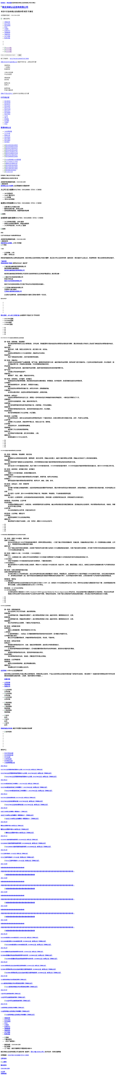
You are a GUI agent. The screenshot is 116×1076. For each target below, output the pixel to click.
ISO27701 (7, 107)
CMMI (6, 28)
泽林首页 (7, 22)
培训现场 (7, 684)
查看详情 (7, 679)
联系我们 (3, 2)
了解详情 (4, 261)
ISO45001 (7, 137)
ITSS (5, 27)
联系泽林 (7, 38)
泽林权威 (6, 728)
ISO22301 (7, 106)
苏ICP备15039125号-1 (38, 1052)
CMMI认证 (8, 759)
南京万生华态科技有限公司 (13, 281)
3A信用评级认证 (9, 762)
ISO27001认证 (8, 753)
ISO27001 (7, 24)
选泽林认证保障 (7, 186)
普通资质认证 (6, 128)
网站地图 (9, 2)
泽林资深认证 (6, 243)
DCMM (6, 120)
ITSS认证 (7, 757)
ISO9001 (7, 142)
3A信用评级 (8, 131)
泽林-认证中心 (7, 93)
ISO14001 (7, 138)
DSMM (6, 119)
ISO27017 (7, 111)
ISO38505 (7, 101)
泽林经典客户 (6, 263)
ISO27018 (7, 109)
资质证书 (7, 686)
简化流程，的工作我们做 (10, 315)
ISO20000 (7, 25)
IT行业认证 (5, 97)
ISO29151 (7, 104)
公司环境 (7, 682)
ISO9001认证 (8, 760)
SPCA (6, 117)
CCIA (6, 115)
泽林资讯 (7, 34)
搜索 (20, 55)
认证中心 (7, 30)
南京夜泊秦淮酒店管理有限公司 (14, 270)
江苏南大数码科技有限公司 (13, 291)
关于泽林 (7, 36)
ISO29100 (7, 102)
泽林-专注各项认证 (9, 62)
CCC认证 (7, 133)
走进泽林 (4, 670)
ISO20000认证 (8, 755)
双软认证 (7, 135)
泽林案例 (7, 32)
